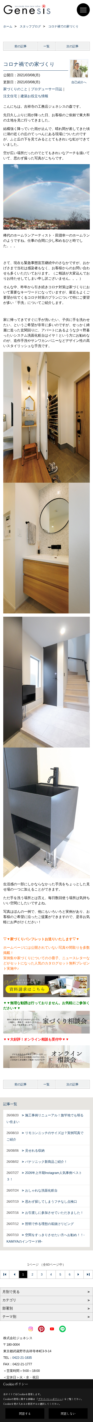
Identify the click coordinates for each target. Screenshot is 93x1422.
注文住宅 (10, 96)
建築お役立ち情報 (34, 96)
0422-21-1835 (22, 1357)
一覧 (46, 46)
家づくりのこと (15, 89)
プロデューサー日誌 (46, 89)
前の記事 (20, 46)
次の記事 (72, 46)
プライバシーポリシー (50, 1399)
